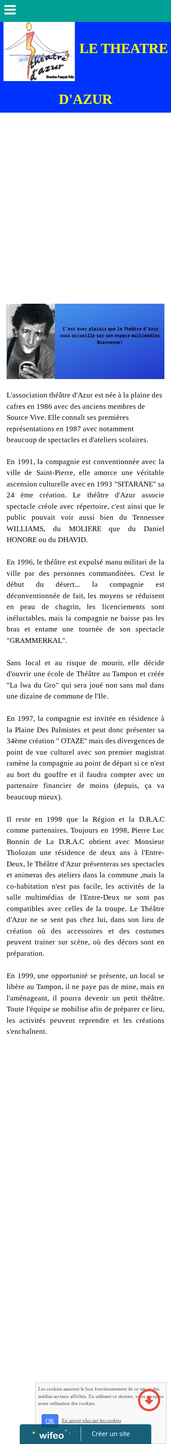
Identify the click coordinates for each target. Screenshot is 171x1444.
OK (50, 1421)
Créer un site (111, 1433)
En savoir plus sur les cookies (91, 1420)
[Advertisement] (85, 213)
